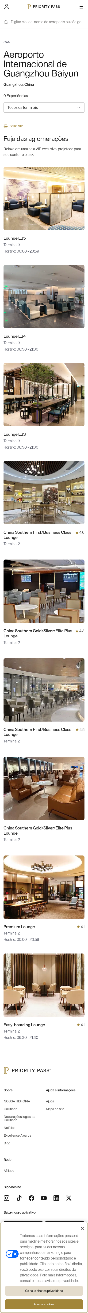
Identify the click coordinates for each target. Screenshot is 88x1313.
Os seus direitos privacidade (44, 1290)
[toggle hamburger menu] (81, 6)
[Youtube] (44, 1198)
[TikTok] (19, 1198)
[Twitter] (69, 1198)
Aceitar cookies (44, 1304)
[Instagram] (6, 1198)
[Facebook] (31, 1198)
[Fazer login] (6, 6)
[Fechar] (82, 1228)
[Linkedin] (56, 1198)
